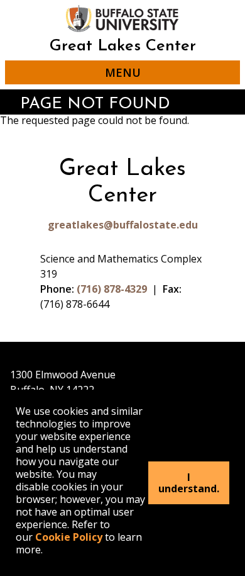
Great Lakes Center (123, 46)
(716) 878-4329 (112, 289)
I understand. (188, 482)
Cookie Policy (68, 537)
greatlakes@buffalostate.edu (123, 224)
